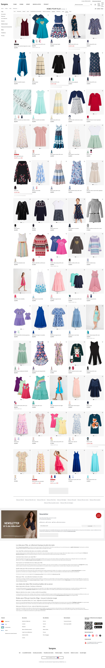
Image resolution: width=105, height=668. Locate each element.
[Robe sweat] (22, 172)
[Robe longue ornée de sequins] (77, 387)
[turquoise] (51, 403)
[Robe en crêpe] (95, 387)
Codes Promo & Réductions (27, 632)
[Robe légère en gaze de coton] (59, 281)
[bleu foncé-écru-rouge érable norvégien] (33, 225)
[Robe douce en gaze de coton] (59, 317)
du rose (38, 580)
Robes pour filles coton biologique (66, 503)
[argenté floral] (33, 476)
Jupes (63, 11)
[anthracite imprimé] (69, 260)
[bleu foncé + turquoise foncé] (33, 41)
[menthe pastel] (73, 79)
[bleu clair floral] (18, 439)
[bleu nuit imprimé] (51, 41)
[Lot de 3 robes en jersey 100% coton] (22, 387)
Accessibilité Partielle (26, 652)
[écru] (15, 260)
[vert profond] (69, 368)
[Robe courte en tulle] (40, 136)
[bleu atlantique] (15, 79)
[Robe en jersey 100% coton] (77, 26)
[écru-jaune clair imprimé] (51, 117)
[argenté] (88, 187)
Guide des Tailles (25, 635)
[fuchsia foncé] (15, 296)
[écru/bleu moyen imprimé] (51, 187)
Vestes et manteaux (46, 11)
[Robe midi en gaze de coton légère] (59, 387)
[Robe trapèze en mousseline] (77, 210)
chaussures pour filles (39, 574)
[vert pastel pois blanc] (88, 151)
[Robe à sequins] (22, 210)
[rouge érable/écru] (15, 41)
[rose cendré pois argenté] (33, 151)
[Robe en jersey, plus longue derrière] (40, 353)
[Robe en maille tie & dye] (95, 245)
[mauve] (88, 296)
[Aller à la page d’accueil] (7, 4)
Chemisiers (19, 11)
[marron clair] (33, 79)
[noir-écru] (88, 368)
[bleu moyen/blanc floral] (33, 187)
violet (42, 580)
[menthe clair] (18, 332)
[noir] (51, 79)
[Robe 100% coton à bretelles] (22, 281)
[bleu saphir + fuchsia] (51, 260)
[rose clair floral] (15, 439)
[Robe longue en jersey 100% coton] (59, 136)
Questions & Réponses (26, 621)
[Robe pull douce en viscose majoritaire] (95, 102)
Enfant (44, 626)
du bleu (31, 580)
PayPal (6, 630)
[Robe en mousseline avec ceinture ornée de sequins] (22, 102)
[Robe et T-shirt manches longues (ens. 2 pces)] (22, 26)
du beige (34, 580)
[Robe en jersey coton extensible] (40, 461)
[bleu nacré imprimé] (69, 187)
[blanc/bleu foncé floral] (51, 225)
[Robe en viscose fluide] (40, 172)
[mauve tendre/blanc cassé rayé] (88, 260)
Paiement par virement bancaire (11, 633)
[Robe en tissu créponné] (77, 423)
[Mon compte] (95, 4)
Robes (67, 11)
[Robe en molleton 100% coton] (77, 245)
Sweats (24, 11)
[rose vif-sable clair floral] (36, 187)
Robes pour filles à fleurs (51, 500)
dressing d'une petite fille (23, 547)
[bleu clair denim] (69, 332)
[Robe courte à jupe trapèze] (59, 26)
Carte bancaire (7, 627)
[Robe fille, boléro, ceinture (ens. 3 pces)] (77, 102)
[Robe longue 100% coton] (22, 136)
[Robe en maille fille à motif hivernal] (40, 245)
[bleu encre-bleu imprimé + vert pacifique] (69, 296)
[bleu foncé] (69, 79)
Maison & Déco (45, 629)
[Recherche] (91, 4)
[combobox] (82, 4)
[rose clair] (69, 151)
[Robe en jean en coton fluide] (77, 317)
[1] (21, 148)
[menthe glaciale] (33, 403)
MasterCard (7, 621)
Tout (15, 11)
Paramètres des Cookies (48, 652)
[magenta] (51, 476)
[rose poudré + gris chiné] (40, 41)
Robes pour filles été (20, 500)
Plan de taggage (46, 635)
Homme (44, 624)
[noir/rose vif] (91, 151)
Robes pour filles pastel (72, 500)
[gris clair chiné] (88, 225)
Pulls (70, 11)
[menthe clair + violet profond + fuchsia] (15, 403)
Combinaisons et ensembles (35, 11)
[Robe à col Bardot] (59, 353)
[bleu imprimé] (33, 368)
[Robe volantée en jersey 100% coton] (77, 172)
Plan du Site (66, 652)
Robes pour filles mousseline (95, 500)
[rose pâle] (18, 117)
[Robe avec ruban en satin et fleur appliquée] (95, 172)
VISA (6, 624)
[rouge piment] (88, 117)
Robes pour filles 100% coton (30, 500)
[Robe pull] (40, 210)
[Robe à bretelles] (40, 64)
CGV (19, 652)
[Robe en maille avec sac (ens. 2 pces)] (77, 353)
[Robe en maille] (95, 423)
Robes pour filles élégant (61, 500)
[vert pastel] (15, 368)
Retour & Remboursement (27, 629)
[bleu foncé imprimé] (88, 79)
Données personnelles (71, 531)
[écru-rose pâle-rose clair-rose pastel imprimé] (73, 439)
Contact (23, 637)
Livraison (23, 624)
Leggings (53, 11)
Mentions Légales (58, 652)
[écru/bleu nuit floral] (69, 439)
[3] (23, 148)
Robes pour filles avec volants (83, 500)
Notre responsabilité (67, 624)
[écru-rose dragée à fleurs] (15, 476)
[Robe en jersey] (95, 136)
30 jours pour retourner (96, 1)
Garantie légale (83, 652)
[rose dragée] (69, 403)
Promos (44, 632)
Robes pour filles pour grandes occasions (51, 503)
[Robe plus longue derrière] (95, 281)
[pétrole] (88, 439)
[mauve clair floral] (51, 368)
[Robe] (22, 461)
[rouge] (33, 260)
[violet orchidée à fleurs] (33, 439)
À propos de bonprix (67, 621)
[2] (22, 148)
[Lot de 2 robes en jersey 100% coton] (40, 26)
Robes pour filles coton (41, 500)
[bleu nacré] (73, 476)
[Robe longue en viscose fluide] (77, 136)
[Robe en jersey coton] (59, 210)
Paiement (24, 626)
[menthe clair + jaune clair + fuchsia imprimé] (51, 439)
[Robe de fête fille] (40, 423)
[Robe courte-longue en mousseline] (40, 317)
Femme (44, 621)
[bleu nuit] (91, 296)
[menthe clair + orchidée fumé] (36, 41)
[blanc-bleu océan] (33, 296)
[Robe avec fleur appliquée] (77, 64)
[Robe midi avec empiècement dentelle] (22, 353)
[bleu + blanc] (69, 117)
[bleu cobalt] (33, 332)
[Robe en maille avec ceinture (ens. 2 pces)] (95, 210)
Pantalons (58, 11)
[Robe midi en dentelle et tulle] (22, 245)
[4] (96, 184)
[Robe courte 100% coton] (59, 64)
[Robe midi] (59, 461)
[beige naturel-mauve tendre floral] (15, 151)
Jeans (28, 11)
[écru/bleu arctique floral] (51, 332)
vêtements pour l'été (56, 574)
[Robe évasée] (22, 423)
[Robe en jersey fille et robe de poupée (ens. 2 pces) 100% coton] (22, 317)
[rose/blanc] (18, 368)
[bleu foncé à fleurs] (88, 41)
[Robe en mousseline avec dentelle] (40, 102)
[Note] (66, 9)
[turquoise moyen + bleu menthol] (88, 332)
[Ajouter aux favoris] (30, 15)
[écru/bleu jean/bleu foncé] (51, 151)
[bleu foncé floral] (69, 41)
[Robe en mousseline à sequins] (22, 64)
